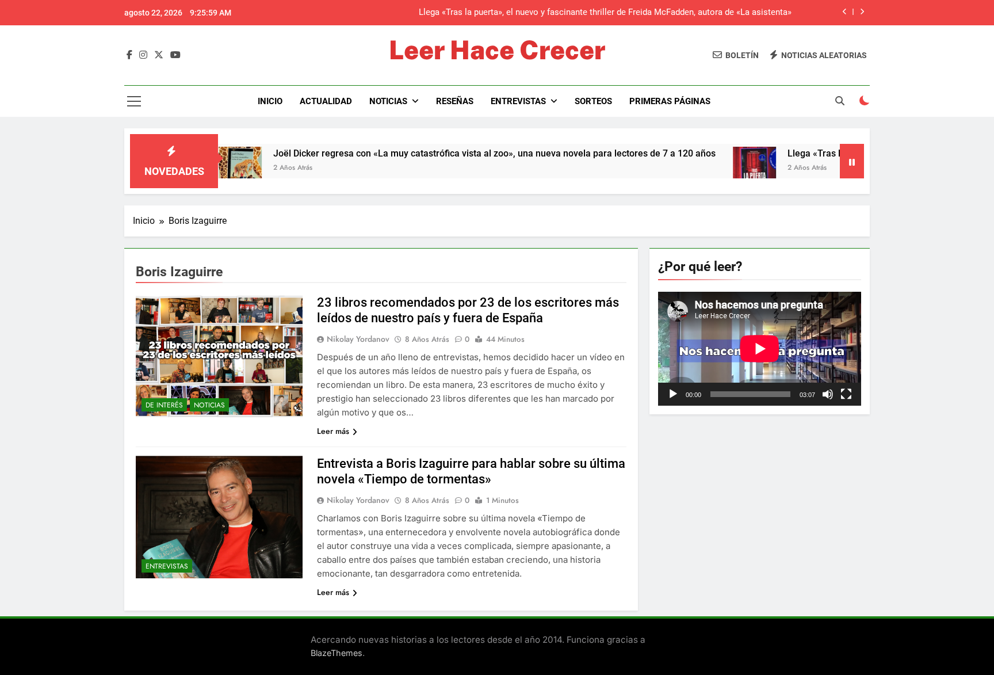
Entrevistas (518, 101)
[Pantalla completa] (846, 394)
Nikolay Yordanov (358, 339)
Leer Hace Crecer (497, 50)
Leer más (333, 431)
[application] (759, 349)
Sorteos (593, 101)
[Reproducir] (673, 394)
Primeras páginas (669, 101)
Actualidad (326, 101)
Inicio (270, 101)
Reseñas (454, 101)
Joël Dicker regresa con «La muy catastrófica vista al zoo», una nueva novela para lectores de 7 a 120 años (461, 153)
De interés (164, 405)
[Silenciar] (828, 394)
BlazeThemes (336, 653)
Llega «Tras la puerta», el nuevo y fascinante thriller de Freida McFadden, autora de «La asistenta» (605, 12)
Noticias (388, 101)
